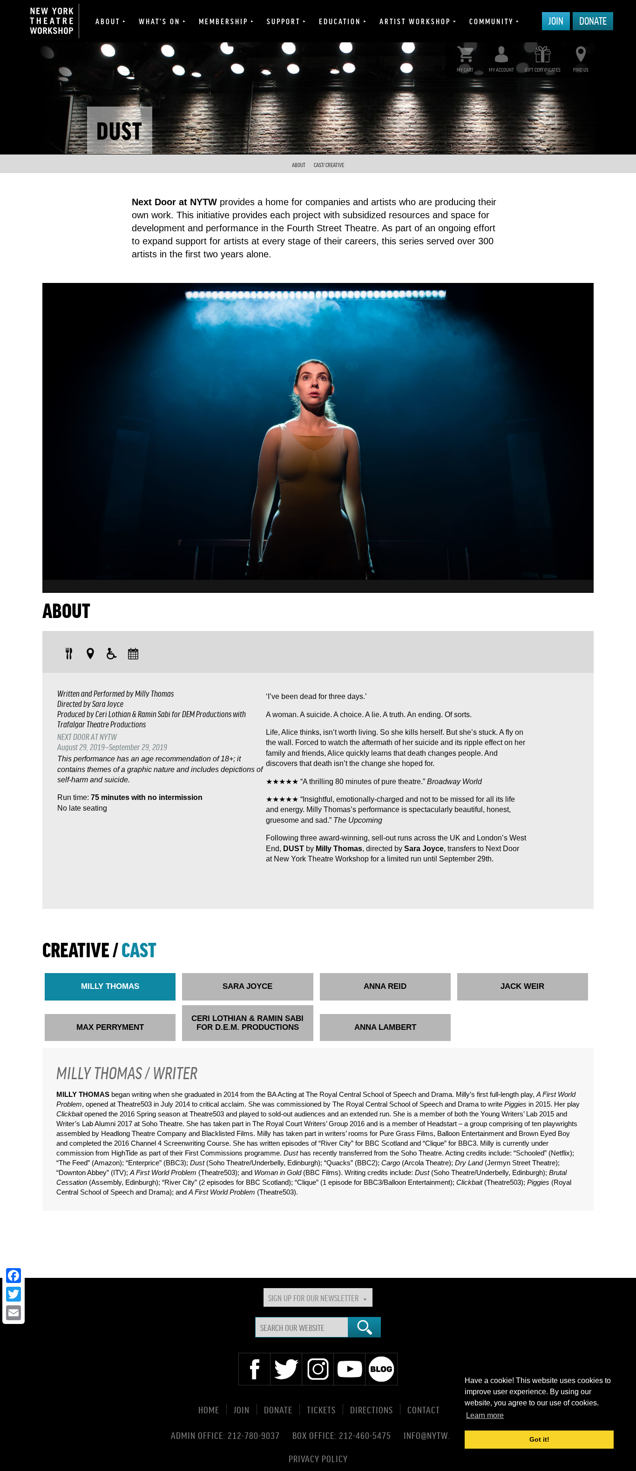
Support (283, 21)
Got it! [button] (539, 1439)
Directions (371, 1409)
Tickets (321, 1409)
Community (491, 21)
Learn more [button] (485, 1415)
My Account (501, 70)
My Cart (465, 70)
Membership (223, 21)
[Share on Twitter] (13, 1294)
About (107, 21)
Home (208, 1409)
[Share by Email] (13, 1312)
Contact (423, 1409)
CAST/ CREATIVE (329, 165)
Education (340, 21)
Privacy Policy (318, 1458)
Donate (593, 20)
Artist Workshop (415, 21)
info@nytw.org (434, 1435)
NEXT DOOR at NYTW (87, 736)
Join (555, 20)
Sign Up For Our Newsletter (313, 1297)
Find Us (581, 70)
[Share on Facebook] (13, 1275)
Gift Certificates (543, 70)
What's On (159, 21)
